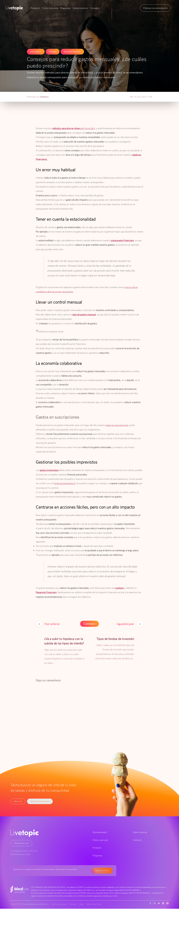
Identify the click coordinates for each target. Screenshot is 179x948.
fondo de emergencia (64, 483)
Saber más (18, 801)
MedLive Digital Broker (94, 904)
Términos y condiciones (59, 904)
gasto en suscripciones (117, 425)
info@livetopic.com (21, 843)
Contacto (137, 840)
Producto (35, 8)
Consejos (94, 8)
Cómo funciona (50, 8)
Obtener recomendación (155, 8)
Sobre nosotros (80, 8)
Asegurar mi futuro (102, 870)
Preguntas (65, 8)
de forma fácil (73, 128)
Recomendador (100, 832)
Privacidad (72, 904)
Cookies (81, 904)
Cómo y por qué (100, 840)
